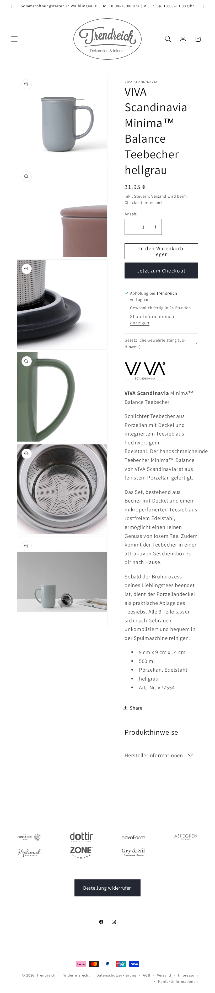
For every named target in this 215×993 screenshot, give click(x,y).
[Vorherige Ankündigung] (11, 6)
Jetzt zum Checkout (161, 270)
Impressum (188, 975)
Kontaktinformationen (178, 981)
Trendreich (46, 975)
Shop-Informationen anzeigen (152, 319)
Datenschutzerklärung (116, 975)
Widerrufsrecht (76, 975)
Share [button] (136, 708)
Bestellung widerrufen (107, 888)
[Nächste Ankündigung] (203, 6)
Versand (158, 196)
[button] (14, 39)
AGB (146, 975)
